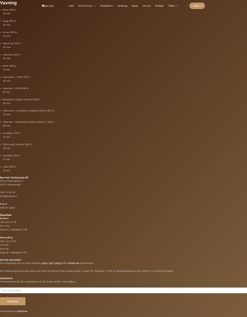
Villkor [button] (171, 5)
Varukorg (122, 5)
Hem (71, 5)
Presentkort (106, 5)
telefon (58, 263)
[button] (94, 5)
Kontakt (159, 5)
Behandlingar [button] (86, 5)
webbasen (22, 311)
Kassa (135, 5)
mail (51, 263)
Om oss (147, 5)
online (44, 263)
